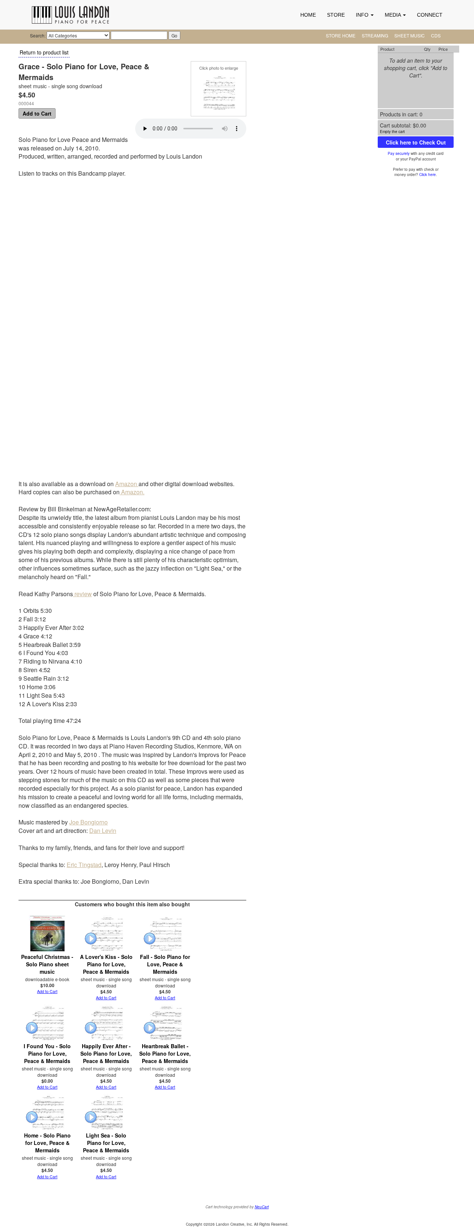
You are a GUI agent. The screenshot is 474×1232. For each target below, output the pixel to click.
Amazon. (132, 492)
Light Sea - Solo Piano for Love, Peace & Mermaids (106, 1143)
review (82, 594)
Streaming (375, 35)
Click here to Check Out (416, 142)
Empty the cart (392, 131)
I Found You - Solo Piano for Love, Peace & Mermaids (47, 1053)
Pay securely (399, 153)
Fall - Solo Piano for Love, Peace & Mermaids (165, 964)
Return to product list (44, 52)
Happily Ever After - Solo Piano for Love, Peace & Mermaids (106, 1053)
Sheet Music (409, 35)
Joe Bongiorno (88, 822)
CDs (436, 35)
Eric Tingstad (84, 864)
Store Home (341, 35)
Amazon (126, 483)
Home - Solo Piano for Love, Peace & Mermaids (47, 1143)
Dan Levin (102, 830)
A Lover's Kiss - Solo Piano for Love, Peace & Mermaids (106, 964)
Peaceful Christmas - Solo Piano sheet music (47, 964)
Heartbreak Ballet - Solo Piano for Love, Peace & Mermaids (165, 1053)
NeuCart (262, 1206)
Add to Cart (37, 113)
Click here (427, 174)
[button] (364, 15)
